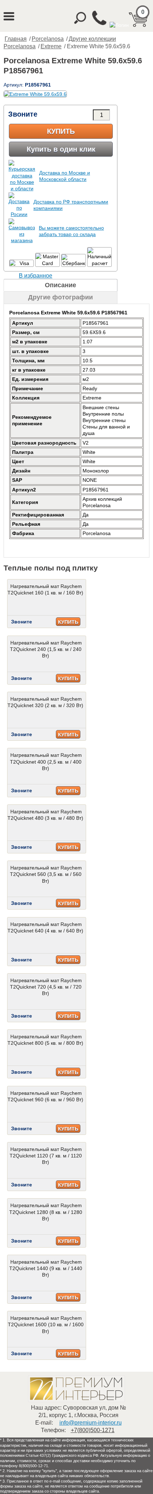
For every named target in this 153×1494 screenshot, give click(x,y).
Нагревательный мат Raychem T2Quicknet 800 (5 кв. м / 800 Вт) (45, 1040)
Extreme (51, 46)
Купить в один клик (61, 149)
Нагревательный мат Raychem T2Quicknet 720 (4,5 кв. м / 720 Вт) (46, 987)
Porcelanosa (48, 39)
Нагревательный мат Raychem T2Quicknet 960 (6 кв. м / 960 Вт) (45, 1096)
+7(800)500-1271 (93, 1430)
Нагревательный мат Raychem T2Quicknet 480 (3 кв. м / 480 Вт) (45, 815)
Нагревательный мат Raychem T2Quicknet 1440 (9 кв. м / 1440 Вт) (45, 1268)
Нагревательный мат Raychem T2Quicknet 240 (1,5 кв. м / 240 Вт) (46, 649)
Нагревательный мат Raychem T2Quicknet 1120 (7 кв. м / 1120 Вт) (46, 1155)
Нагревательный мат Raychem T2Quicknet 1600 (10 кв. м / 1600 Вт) (46, 1324)
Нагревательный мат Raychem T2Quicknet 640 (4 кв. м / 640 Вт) (45, 927)
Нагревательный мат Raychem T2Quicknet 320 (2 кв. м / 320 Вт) (45, 702)
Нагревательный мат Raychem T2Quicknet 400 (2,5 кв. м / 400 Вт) (46, 761)
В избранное (35, 276)
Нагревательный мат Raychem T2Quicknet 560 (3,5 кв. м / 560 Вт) (46, 874)
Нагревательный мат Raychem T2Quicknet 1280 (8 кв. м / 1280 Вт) (45, 1211)
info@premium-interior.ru (90, 1423)
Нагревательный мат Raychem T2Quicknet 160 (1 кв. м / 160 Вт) (45, 589)
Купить (61, 131)
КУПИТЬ (68, 622)
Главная (16, 39)
